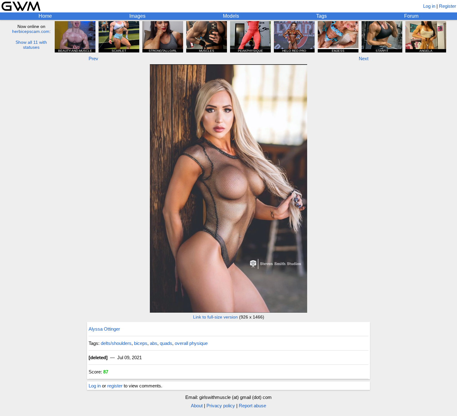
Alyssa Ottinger (104, 329)
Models (231, 16)
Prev (93, 58)
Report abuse (252, 405)
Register (447, 6)
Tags (321, 16)
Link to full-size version (215, 316)
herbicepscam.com (30, 31)
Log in (429, 6)
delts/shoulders (116, 343)
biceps (140, 343)
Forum (411, 16)
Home (45, 16)
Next (363, 58)
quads (166, 343)
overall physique (191, 343)
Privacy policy (220, 405)
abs (153, 343)
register (114, 385)
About (197, 405)
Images (137, 16)
